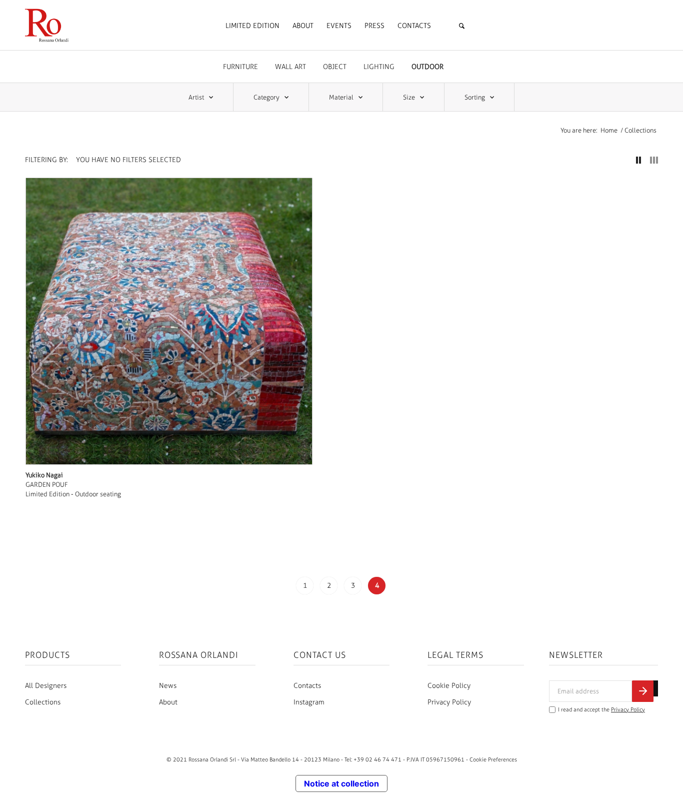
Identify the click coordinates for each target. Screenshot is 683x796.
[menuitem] (252, 26)
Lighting (379, 67)
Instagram (309, 702)
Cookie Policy (449, 685)
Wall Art (290, 67)
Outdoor (428, 67)
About (168, 702)
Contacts (307, 685)
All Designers (45, 685)
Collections (42, 702)
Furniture (240, 67)
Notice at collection (341, 783)
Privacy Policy (449, 702)
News (167, 685)
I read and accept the (601, 709)
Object (334, 67)
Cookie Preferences (493, 759)
